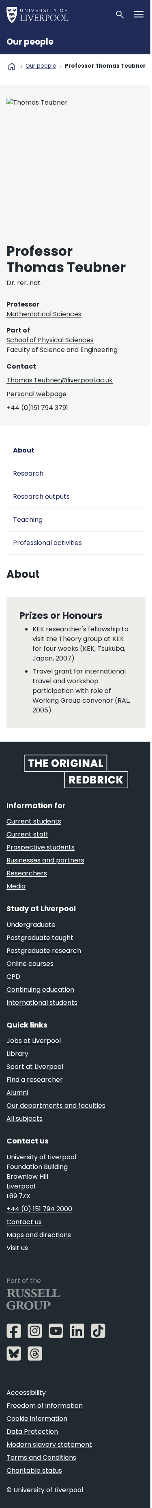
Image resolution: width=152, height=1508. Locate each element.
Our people (30, 41)
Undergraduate (31, 924)
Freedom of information (44, 1405)
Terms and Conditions (41, 1457)
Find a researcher (34, 1079)
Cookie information (36, 1418)
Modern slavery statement (49, 1444)
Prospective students (40, 847)
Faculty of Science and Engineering (62, 349)
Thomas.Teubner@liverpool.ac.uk (59, 380)
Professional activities (47, 542)
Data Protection (32, 1431)
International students (41, 1002)
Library (17, 1053)
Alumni (17, 1092)
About (23, 450)
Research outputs (41, 496)
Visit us (17, 1248)
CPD (13, 976)
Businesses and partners (45, 860)
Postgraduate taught (39, 937)
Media (16, 886)
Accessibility (26, 1392)
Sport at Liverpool (34, 1066)
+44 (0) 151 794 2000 (39, 1209)
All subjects (24, 1118)
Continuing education (40, 989)
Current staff (27, 834)
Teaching (28, 519)
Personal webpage (36, 394)
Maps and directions (38, 1235)
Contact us (24, 1222)
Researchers (26, 873)
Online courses (30, 963)
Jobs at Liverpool (33, 1040)
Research (28, 473)
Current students (33, 821)
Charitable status (34, 1470)
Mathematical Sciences (43, 314)
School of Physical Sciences (50, 340)
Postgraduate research (43, 950)
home (11, 66)
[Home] (57, 14)
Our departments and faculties (55, 1105)
